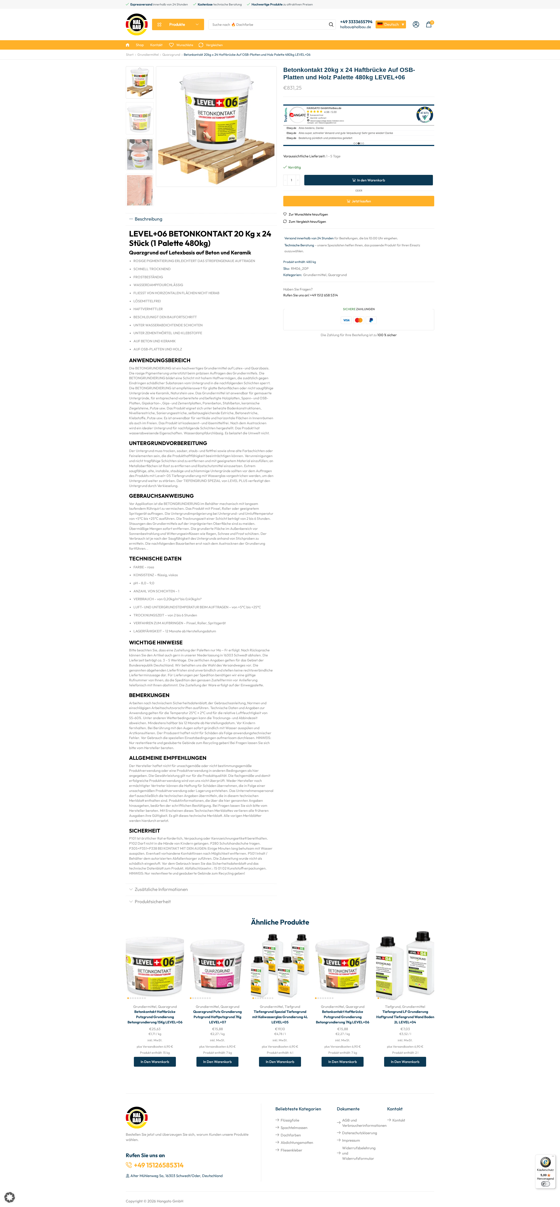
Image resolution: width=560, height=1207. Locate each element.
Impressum (351, 1140)
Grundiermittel (148, 54)
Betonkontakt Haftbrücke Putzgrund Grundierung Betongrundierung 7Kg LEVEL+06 (342, 1016)
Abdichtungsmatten (297, 1142)
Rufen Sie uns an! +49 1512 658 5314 (310, 295)
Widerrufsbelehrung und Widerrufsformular (359, 1153)
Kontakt (398, 1120)
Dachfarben (291, 1135)
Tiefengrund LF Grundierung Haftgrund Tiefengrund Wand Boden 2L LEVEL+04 (405, 1016)
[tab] (201, 219)
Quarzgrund (171, 54)
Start (130, 54)
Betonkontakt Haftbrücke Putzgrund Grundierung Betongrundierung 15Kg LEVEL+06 (155, 1016)
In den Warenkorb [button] (176, 972)
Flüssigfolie (290, 1120)
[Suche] (331, 24)
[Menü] (553, 1157)
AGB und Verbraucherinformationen (364, 1123)
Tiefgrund (292, 1006)
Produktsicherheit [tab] (153, 901)
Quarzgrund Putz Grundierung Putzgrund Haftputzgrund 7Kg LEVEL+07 (217, 1016)
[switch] (545, 1183)
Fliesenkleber (291, 1150)
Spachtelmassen (294, 1127)
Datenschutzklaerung (359, 1132)
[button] (416, 24)
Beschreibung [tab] (148, 219)
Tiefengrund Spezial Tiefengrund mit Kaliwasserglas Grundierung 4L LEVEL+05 (280, 1016)
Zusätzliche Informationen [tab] (161, 889)
